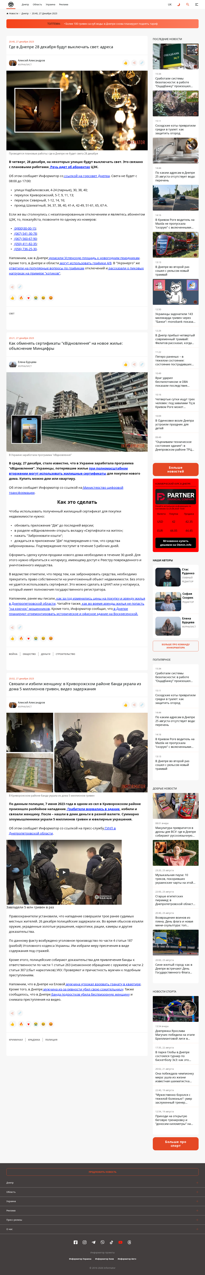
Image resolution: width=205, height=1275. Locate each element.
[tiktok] (111, 1242)
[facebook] (76, 1242)
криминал (16, 1039)
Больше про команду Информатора (176, 646)
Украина (50, 4)
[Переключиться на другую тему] (179, 4)
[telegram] (93, 1242)
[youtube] (120, 1242)
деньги (45, 654)
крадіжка (34, 1039)
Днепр (25, 4)
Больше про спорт (175, 1144)
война (13, 654)
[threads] (129, 1242)
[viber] (102, 1242)
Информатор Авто (127, 1259)
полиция (51, 1039)
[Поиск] (188, 4)
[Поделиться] (134, 63)
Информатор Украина (80, 1259)
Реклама (63, 4)
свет (11, 313)
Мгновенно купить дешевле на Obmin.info (175, 543)
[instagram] (84, 1242)
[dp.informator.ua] (10, 4)
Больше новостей (175, 469)
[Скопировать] (142, 63)
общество (29, 654)
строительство (65, 654)
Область (37, 4)
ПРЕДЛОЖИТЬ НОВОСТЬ (102, 1171)
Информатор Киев (104, 1259)
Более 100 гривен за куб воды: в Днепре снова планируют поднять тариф (112, 23)
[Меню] (197, 4)
